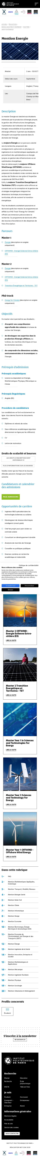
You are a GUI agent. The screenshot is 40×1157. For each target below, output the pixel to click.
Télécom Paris (25, 1087)
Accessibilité (8, 1120)
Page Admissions (10, 497)
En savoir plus (20, 1040)
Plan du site (8, 1124)
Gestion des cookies (11, 1127)
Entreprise (8, 1106)
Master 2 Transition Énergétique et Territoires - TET (17, 688)
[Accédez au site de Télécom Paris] (29, 1153)
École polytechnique (25, 1082)
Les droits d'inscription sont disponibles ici (18, 459)
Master (7, 1078)
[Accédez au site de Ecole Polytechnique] (4, 1153)
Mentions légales (10, 1116)
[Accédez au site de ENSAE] (22, 1153)
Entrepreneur (24, 1100)
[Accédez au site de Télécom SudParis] (35, 1153)
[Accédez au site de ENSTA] (11, 1153)
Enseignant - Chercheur (8, 1101)
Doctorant (24, 1097)
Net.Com (23, 1147)
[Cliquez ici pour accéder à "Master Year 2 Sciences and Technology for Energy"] (20, 774)
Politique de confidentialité (28, 565)
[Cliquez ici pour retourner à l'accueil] (10, 4)
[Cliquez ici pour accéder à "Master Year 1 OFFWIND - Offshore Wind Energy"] (20, 829)
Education (23, 1078)
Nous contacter (12, 1133)
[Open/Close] (36, 4)
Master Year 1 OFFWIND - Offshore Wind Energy (19, 851)
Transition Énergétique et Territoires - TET (21, 285)
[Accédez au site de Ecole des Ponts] (16, 1153)
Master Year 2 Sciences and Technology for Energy (18, 798)
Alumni (22, 1106)
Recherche (8, 1081)
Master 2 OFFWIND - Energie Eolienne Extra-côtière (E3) (19, 634)
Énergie (8, 242)
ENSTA (6, 1087)
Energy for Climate (12, 300)
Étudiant (7, 1097)
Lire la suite (11, 640)
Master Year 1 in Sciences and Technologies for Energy (20, 743)
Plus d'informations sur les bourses (18, 466)
